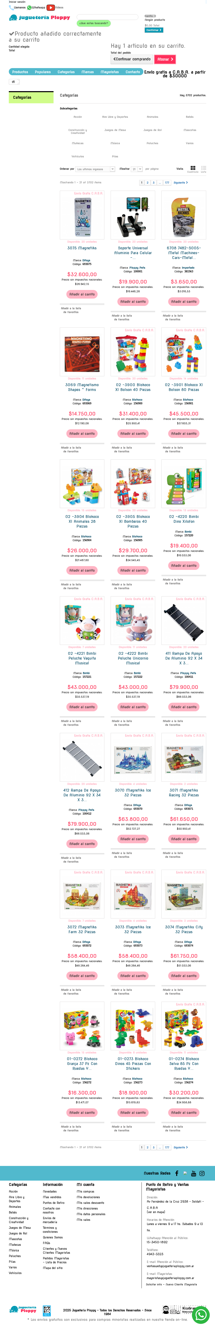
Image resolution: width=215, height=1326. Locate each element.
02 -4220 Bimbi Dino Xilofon (184, 519)
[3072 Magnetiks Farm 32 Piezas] (82, 896)
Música (115, 143)
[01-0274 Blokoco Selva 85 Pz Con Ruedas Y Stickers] (184, 1028)
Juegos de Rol (152, 130)
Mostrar (124, 168)
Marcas (87, 72)
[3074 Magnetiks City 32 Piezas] (184, 896)
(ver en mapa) (156, 1212)
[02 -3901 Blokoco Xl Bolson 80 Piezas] (184, 354)
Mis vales (83, 1219)
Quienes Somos (53, 1237)
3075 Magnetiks (82, 248)
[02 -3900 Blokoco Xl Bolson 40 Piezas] (133, 354)
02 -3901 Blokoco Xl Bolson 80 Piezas (184, 387)
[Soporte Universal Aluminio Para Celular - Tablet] (133, 217)
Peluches (152, 143)
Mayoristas (110, 72)
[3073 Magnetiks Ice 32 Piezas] (133, 896)
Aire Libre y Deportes (115, 116)
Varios (190, 143)
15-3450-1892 (157, 1242)
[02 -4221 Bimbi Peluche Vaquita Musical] (82, 623)
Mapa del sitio (53, 1268)
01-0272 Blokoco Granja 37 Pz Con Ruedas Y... (82, 1064)
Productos (20, 72)
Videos (59, 7)
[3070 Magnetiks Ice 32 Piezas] (133, 759)
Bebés (190, 116)
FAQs (46, 1243)
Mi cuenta (85, 1184)
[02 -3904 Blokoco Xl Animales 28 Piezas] (82, 486)
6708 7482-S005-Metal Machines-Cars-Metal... (184, 253)
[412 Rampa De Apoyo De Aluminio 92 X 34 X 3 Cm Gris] (82, 759)
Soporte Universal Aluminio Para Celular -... (133, 253)
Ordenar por (67, 168)
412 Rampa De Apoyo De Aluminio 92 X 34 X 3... (82, 795)
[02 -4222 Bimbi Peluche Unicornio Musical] (133, 623)
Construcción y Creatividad (77, 131)
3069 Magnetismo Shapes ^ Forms (82, 387)
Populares (43, 72)
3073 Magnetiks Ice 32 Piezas (133, 929)
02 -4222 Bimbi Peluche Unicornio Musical (133, 658)
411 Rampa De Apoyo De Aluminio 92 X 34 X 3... (183, 658)
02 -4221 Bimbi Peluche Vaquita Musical (82, 658)
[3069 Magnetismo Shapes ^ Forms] (82, 354)
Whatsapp (38, 7)
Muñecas (78, 143)
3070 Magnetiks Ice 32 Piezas (133, 792)
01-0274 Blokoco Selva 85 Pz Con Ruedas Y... (184, 1064)
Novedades (50, 1191)
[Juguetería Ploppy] (39, 17)
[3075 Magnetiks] (82, 217)
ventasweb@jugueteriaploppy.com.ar (170, 1266)
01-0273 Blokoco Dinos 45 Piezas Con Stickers (133, 1064)
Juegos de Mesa (115, 130)
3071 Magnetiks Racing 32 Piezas (184, 792)
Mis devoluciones (88, 1197)
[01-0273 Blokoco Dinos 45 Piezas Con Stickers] (133, 1028)
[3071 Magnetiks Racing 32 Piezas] (184, 759)
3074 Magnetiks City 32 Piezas (184, 929)
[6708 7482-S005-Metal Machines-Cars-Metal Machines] (184, 217)
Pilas (115, 156)
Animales (152, 116)
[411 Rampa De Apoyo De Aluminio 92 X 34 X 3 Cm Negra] (184, 623)
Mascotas (190, 130)
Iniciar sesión (17, 1)
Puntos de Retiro (53, 1202)
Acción (77, 116)
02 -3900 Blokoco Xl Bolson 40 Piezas (133, 387)
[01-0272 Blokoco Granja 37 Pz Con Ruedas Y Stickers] (82, 1028)
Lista (203, 171)
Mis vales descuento (90, 1202)
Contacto (133, 72)
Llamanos (20, 7)
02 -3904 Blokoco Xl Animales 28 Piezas (82, 521)
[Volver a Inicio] (13, 81)
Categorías (66, 72)
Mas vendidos (52, 1197)
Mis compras (85, 1191)
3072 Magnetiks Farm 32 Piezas (82, 929)
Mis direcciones (87, 1208)
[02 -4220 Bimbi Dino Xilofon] (184, 486)
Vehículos (78, 156)
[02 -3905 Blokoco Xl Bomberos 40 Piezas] (133, 486)
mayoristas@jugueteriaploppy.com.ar (170, 1278)
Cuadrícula (192, 171)
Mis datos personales (91, 1214)
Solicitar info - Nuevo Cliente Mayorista (171, 1284)
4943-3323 (155, 1254)
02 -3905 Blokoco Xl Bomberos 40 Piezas (133, 521)
